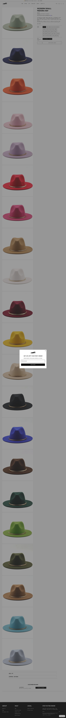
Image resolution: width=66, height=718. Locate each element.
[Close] (45, 351)
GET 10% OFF (33, 364)
